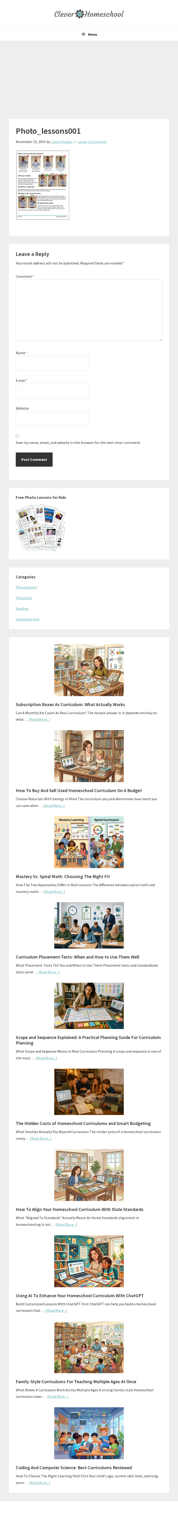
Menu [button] (92, 34)
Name (22, 352)
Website (22, 408)
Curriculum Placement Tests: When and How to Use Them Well (77, 957)
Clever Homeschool (89, 14)
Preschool (24, 598)
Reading (22, 608)
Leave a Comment (92, 141)
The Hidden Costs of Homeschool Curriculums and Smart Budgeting (83, 1123)
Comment (25, 276)
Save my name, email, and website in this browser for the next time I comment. (78, 442)
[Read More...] (39, 719)
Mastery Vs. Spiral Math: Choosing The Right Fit (63, 876)
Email (21, 380)
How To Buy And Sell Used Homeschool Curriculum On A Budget (79, 790)
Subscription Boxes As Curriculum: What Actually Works (70, 704)
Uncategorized (27, 619)
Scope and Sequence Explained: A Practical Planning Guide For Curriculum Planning (88, 1040)
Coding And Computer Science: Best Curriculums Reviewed (74, 1467)
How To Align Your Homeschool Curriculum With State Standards (79, 1209)
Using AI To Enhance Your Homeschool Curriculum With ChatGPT (80, 1295)
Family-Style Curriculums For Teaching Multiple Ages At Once (76, 1381)
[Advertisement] (89, 75)
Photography (26, 587)
